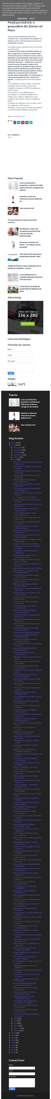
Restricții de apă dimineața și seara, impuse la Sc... (26, 874)
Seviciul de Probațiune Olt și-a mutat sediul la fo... (26, 531)
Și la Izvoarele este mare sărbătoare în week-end (27, 861)
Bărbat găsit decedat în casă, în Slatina (27, 568)
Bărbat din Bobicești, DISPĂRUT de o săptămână (27, 944)
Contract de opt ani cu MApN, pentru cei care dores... (27, 900)
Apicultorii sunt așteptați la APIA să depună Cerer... (26, 580)
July (15, 460)
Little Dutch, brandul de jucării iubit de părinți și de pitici (30, 288)
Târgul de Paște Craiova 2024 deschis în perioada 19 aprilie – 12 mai (24, 267)
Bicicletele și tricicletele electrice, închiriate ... (25, 909)
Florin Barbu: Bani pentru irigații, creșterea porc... (24, 812)
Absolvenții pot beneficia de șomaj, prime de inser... (26, 702)
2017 (14, 1047)
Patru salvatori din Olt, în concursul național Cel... (26, 830)
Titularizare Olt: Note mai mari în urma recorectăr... (27, 472)
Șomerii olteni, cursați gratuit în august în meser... (27, 821)
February (17, 1028)
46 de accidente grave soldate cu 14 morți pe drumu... (26, 594)
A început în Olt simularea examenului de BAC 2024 (31, 255)
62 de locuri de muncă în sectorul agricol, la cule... (25, 856)
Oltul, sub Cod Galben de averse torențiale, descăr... (25, 640)
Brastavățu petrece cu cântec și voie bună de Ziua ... (26, 869)
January (17, 1030)
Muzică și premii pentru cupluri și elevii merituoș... (27, 918)
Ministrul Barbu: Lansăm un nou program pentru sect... (24, 556)
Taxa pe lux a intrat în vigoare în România (24, 728)
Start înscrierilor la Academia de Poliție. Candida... (27, 817)
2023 (14, 1033)
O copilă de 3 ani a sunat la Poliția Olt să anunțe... (26, 547)
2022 (14, 1035)
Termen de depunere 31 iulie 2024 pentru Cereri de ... (25, 629)
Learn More (22, 19)
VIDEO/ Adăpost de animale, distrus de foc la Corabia (26, 560)
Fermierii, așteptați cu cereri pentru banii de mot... (26, 980)
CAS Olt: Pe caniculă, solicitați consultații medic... (24, 883)
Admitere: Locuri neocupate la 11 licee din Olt (27, 658)
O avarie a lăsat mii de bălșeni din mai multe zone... (26, 772)
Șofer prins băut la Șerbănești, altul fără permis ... (26, 620)
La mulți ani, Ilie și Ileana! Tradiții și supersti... (25, 746)
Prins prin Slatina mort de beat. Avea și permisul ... (27, 698)
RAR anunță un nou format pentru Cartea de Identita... (25, 572)
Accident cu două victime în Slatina (26, 544)
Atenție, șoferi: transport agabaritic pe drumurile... (27, 589)
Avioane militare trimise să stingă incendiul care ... (25, 1011)
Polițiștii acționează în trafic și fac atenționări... (25, 966)
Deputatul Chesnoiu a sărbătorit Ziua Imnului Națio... (27, 540)
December (18, 447)
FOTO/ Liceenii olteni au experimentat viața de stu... (27, 715)
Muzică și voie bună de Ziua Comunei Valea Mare (26, 485)
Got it (32, 19)
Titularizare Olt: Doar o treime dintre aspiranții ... (26, 689)
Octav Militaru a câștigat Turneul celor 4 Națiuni (27, 467)
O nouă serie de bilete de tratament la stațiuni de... (27, 878)
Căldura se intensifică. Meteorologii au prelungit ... (27, 971)
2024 (14, 445)
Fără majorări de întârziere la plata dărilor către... (25, 777)
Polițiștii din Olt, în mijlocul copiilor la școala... (26, 742)
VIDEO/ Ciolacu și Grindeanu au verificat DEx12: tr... (25, 481)
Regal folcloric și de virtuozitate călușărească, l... (24, 892)
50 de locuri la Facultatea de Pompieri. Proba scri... (27, 781)
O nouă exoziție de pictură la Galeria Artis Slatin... (26, 523)
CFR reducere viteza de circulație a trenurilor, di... (25, 989)
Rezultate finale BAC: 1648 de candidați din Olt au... (24, 993)
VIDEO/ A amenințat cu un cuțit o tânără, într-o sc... (25, 768)
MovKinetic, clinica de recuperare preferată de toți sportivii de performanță (30, 232)
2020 (14, 1040)
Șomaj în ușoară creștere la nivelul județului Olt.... (25, 598)
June (15, 1018)
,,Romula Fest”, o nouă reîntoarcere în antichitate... (26, 737)
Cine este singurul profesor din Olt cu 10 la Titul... (27, 684)
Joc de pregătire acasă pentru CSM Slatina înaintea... (26, 536)
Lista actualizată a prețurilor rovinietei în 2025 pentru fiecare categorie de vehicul (31, 186)
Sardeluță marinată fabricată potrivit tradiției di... (26, 852)
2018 (14, 1045)
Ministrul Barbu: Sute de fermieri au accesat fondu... (26, 905)
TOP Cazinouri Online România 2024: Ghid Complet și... (26, 489)
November (18, 450)
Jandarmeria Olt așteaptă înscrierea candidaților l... (26, 764)
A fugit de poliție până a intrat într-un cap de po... (26, 953)
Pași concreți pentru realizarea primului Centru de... (27, 839)
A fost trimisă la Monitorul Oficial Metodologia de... (25, 927)
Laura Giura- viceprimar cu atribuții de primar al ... (26, 922)
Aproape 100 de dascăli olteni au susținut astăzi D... (25, 649)
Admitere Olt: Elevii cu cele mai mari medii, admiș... (26, 662)
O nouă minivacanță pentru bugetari (26, 632)
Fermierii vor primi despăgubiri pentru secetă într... (27, 847)
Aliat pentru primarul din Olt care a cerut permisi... (25, 1006)
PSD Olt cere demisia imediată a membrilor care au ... (25, 611)
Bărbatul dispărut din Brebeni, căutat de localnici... (27, 896)
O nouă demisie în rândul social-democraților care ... (24, 514)
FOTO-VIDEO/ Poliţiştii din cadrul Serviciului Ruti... (25, 834)
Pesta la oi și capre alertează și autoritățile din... (24, 607)
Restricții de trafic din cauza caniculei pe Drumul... (26, 975)
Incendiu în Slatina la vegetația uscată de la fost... (27, 501)
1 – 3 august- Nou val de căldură (25, 497)
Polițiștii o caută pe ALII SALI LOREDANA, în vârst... (24, 997)
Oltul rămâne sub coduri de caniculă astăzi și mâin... (26, 790)
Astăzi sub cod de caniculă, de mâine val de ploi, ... (26, 706)
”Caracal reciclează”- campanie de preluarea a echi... (25, 786)
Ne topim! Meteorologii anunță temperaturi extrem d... (24, 984)
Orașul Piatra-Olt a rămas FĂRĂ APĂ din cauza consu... (26, 940)
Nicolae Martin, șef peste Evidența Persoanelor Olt (25, 667)
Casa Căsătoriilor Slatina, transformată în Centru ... (27, 645)
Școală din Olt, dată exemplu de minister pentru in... (25, 720)
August (16, 457)
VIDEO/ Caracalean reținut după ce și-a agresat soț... (27, 463)
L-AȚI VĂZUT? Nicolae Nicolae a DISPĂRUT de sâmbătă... (25, 1002)
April (15, 1023)
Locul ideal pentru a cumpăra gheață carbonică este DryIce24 (31, 277)
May (15, 1021)
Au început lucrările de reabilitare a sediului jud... (26, 552)
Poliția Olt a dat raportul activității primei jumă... (25, 602)
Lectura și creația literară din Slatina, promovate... (26, 1015)
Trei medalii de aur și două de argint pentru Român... (26, 576)
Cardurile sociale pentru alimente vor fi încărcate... (27, 565)
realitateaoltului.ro (18, 116)
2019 (14, 1042)
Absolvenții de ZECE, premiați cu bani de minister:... (26, 680)
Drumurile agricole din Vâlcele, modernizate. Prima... (24, 825)
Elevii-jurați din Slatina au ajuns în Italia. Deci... (27, 795)
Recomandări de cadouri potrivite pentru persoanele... (25, 675)
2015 (14, 1052)
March (16, 1026)
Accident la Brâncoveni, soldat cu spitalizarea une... (25, 693)
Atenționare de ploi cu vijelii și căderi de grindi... (27, 671)
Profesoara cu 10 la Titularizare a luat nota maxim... (26, 518)
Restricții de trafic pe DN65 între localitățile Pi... (25, 887)
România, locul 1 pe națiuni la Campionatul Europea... (23, 733)
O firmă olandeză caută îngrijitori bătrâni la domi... (25, 711)
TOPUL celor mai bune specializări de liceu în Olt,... (26, 616)
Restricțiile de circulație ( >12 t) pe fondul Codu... (25, 843)
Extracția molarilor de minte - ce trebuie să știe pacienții (30, 244)
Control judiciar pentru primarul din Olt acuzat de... (27, 505)
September (18, 455)
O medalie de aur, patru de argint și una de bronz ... (27, 755)
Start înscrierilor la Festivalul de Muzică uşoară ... (27, 724)
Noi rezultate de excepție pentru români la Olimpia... (25, 958)
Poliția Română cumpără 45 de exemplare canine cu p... (24, 750)
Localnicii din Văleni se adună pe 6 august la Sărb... (25, 509)
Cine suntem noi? (27, 208)
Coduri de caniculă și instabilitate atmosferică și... (25, 759)
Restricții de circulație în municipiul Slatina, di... (25, 931)
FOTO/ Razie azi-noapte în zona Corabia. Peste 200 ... (24, 949)
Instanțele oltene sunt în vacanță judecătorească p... (25, 527)
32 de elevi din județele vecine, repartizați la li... (24, 653)
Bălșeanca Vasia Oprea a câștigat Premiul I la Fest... (25, 585)
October (17, 452)
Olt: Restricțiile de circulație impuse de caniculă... (27, 962)
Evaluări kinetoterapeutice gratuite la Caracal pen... (27, 625)
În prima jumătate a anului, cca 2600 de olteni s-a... (27, 494)
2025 (14, 443)
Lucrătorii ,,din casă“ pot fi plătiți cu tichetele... (26, 799)
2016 (14, 1050)
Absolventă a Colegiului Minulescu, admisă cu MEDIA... (26, 636)
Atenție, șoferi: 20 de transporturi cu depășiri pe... (26, 476)
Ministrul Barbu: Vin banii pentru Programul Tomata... (25, 808)
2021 (14, 1038)
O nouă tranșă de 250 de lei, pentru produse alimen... (26, 803)
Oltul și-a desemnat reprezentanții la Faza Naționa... (26, 865)
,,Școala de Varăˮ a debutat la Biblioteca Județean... (27, 914)
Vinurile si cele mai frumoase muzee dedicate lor (31, 198)
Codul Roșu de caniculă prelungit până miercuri (27, 936)
